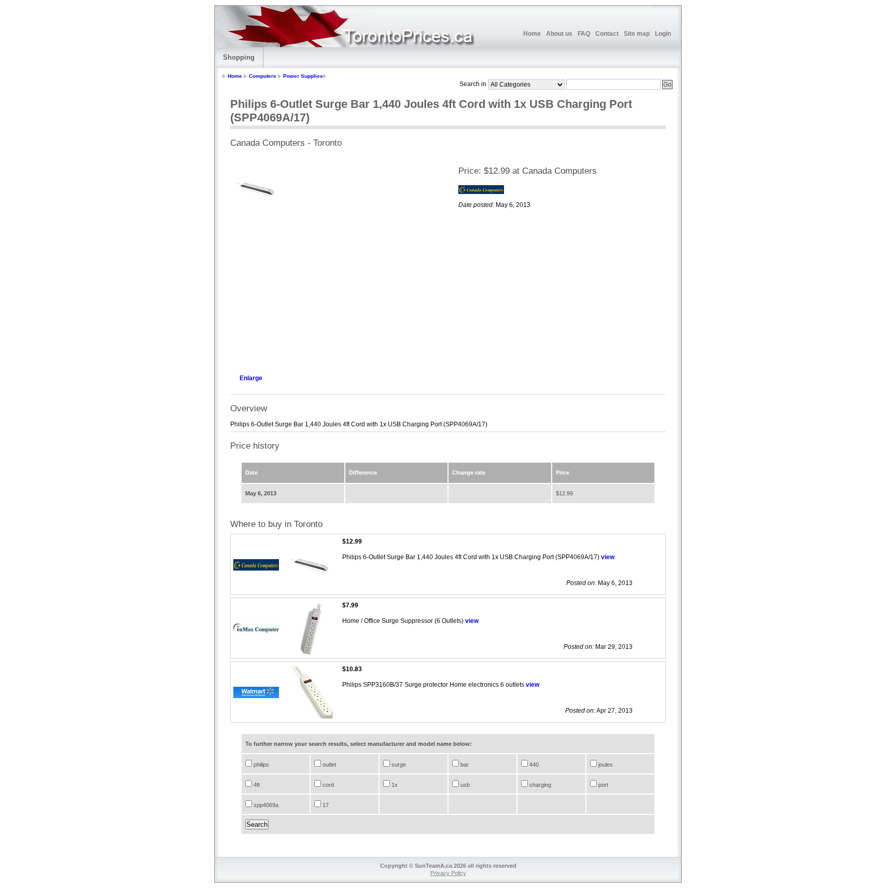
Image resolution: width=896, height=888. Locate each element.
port (602, 785)
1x (394, 785)
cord (327, 785)
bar (464, 764)
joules (605, 764)
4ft (256, 785)
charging (539, 785)
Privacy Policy (448, 873)
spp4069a (265, 805)
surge (398, 764)
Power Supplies (303, 76)
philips (260, 764)
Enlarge (251, 378)
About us (559, 33)
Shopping (239, 57)
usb (464, 785)
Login (663, 33)
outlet (328, 764)
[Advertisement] (334, 291)
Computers (262, 76)
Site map (637, 33)
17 (325, 805)
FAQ (584, 33)
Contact (607, 33)
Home (532, 33)
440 (533, 764)
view (607, 557)
